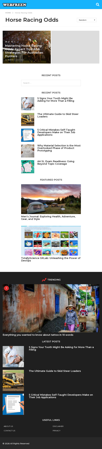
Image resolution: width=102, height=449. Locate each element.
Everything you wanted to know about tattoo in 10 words (38, 334)
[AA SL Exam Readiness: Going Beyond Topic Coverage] (27, 166)
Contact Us (9, 431)
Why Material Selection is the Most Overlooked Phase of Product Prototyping (59, 148)
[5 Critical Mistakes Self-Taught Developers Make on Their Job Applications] (27, 135)
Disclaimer (58, 426)
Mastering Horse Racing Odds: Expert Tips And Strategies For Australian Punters (24, 51)
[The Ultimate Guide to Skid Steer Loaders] (27, 119)
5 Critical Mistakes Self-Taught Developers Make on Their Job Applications (56, 132)
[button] (97, 4)
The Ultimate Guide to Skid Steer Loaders (57, 115)
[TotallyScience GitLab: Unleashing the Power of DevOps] (51, 241)
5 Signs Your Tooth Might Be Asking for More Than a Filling (55, 99)
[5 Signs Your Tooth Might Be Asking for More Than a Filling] (27, 103)
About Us (8, 426)
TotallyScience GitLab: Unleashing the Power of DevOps (50, 259)
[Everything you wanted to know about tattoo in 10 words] (51, 308)
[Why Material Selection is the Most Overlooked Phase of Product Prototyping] (27, 151)
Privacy (56, 431)
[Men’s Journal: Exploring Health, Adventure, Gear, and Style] (51, 199)
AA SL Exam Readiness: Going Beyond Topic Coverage (55, 162)
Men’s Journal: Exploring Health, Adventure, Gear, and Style (48, 218)
